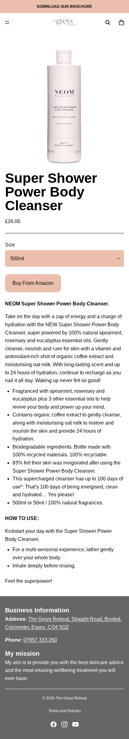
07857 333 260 (40, 640)
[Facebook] (53, 724)
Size (10, 244)
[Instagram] (64, 724)
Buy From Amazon (33, 283)
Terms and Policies (65, 711)
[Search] (108, 22)
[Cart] (121, 22)
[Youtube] (75, 724)
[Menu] (7, 22)
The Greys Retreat (71, 698)
